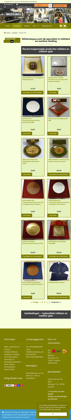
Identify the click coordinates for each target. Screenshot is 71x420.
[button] (11, 41)
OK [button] (53, 414)
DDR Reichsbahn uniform (56, 282)
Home (8, 26)
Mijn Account (29, 31)
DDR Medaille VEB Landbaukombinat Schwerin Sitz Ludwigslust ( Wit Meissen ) (58, 202)
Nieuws (26, 26)
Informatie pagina (11, 357)
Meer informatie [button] (56, 409)
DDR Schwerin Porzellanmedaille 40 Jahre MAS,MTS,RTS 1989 (31, 120)
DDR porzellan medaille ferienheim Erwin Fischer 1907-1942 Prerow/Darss (58, 79)
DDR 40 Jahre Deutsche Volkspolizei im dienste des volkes (30, 161)
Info (34, 26)
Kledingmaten (47, 26)
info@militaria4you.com (35, 352)
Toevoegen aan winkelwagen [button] (32, 92)
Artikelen (17, 26)
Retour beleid (9, 364)
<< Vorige (34, 302)
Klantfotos (10, 31)
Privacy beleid (9, 369)
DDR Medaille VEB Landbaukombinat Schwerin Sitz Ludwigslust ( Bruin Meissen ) (32, 202)
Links (19, 31)
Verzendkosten (9, 367)
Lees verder (53, 92)
